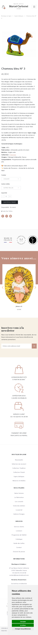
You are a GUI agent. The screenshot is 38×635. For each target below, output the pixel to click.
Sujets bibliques (18, 16)
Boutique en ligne (6, 16)
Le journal (19, 510)
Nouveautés (19, 460)
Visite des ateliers (19, 506)
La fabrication (19, 497)
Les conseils (19, 501)
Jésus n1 (19, 306)
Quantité (4, 193)
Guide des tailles (7, 211)
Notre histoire (19, 493)
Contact (19, 547)
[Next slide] (35, 287)
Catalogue (19, 539)
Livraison (19, 531)
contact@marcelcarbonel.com (19, 575)
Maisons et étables (19, 480)
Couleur (3, 175)
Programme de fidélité (19, 535)
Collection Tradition (19, 468)
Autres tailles (5, 184)
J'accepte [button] (23, 621)
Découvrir (19, 285)
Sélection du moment (19, 464)
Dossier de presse (19, 551)
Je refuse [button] (23, 625)
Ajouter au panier (10, 202)
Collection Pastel (19, 472)
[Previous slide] (2, 287)
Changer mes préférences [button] (23, 629)
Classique (13, 155)
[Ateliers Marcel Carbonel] (18, 6)
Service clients (19, 526)
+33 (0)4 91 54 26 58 (20, 417)
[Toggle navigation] (34, 6)
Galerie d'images (19, 514)
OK (34, 346)
